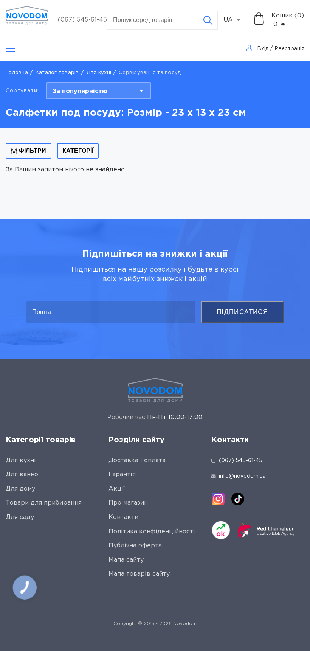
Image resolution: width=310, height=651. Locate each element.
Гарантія (122, 474)
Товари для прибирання (44, 503)
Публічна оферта (135, 545)
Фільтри (32, 151)
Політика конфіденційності (151, 531)
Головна (17, 73)
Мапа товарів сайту (139, 574)
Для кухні (99, 73)
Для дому (20, 489)
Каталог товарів (57, 73)
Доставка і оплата (137, 460)
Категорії (77, 151)
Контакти (123, 517)
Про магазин (128, 503)
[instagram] (218, 499)
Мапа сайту (126, 560)
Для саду (20, 517)
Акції (116, 489)
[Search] (207, 20)
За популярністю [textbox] (80, 91)
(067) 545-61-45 (82, 20)
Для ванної (23, 474)
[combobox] (235, 20)
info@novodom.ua (242, 476)
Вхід (262, 49)
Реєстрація (289, 49)
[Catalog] (10, 48)
